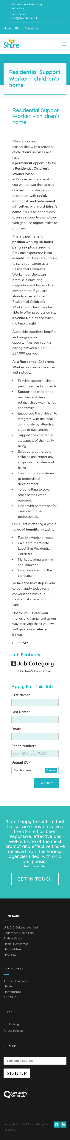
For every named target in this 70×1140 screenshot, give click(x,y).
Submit (46, 783)
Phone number (23, 746)
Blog (18, 28)
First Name (20, 695)
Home (8, 28)
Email (16, 729)
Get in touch (35, 879)
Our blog (13, 1024)
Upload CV (20, 762)
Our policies (15, 1031)
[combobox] (16, 753)
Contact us (31, 28)
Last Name (20, 712)
